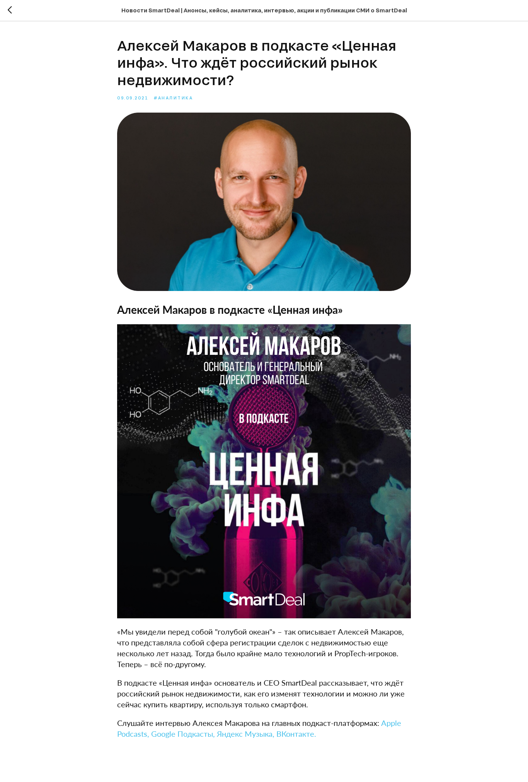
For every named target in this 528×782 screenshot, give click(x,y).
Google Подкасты (182, 733)
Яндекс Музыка (245, 733)
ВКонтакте (295, 733)
